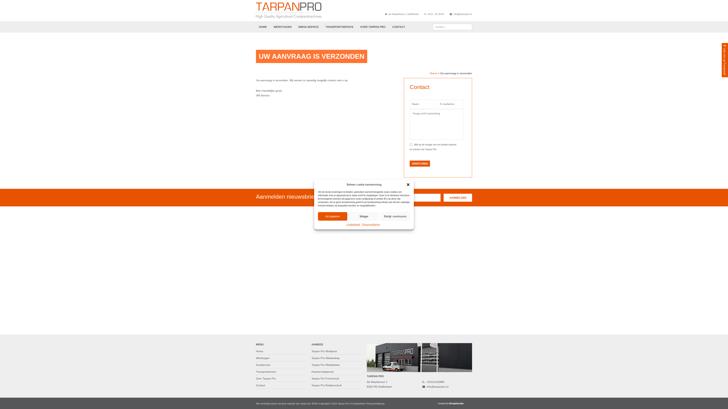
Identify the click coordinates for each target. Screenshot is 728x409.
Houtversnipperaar (322, 371)
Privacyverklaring (371, 224)
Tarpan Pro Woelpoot (324, 351)
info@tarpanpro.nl (462, 14)
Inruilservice (308, 26)
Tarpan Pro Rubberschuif (326, 385)
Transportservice (339, 26)
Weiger (364, 216)
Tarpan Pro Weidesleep (325, 358)
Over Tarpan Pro (372, 26)
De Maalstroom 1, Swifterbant (403, 14)
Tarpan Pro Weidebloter (325, 364)
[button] (408, 185)
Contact (398, 26)
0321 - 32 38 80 (435, 14)
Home (263, 26)
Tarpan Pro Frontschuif (325, 378)
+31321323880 (434, 381)
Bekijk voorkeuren (395, 216)
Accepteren (333, 216)
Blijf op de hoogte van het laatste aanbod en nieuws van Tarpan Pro (433, 147)
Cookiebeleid (353, 224)
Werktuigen (283, 26)
